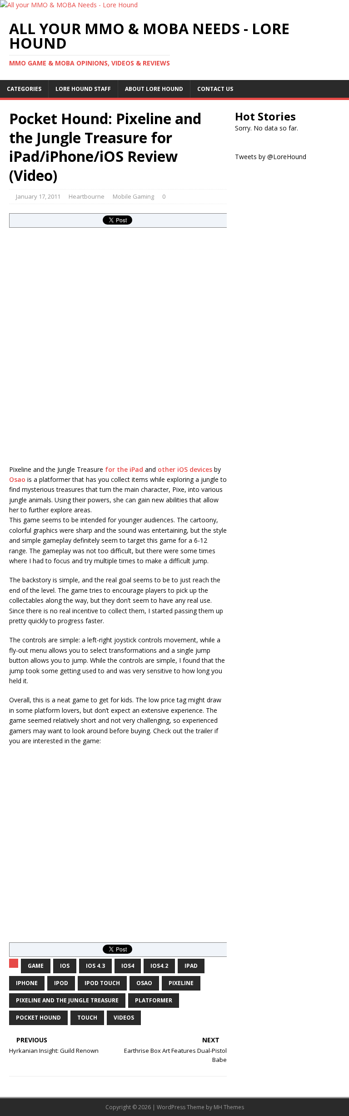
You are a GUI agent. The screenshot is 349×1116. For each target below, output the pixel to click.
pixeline (181, 983)
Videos (124, 1017)
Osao (17, 479)
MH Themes (229, 1107)
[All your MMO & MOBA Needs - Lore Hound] (69, 4)
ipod (61, 983)
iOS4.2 (159, 966)
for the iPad (124, 469)
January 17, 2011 (38, 196)
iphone (27, 983)
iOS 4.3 (95, 966)
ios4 (127, 966)
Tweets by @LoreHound (270, 156)
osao (144, 983)
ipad (191, 966)
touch (87, 1017)
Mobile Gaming (133, 196)
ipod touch (102, 983)
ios (65, 966)
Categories (24, 89)
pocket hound (38, 1017)
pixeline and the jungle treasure (67, 1000)
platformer (153, 1000)
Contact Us (215, 89)
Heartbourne (87, 196)
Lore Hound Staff (83, 89)
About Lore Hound (154, 89)
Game (36, 966)
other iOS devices (185, 469)
